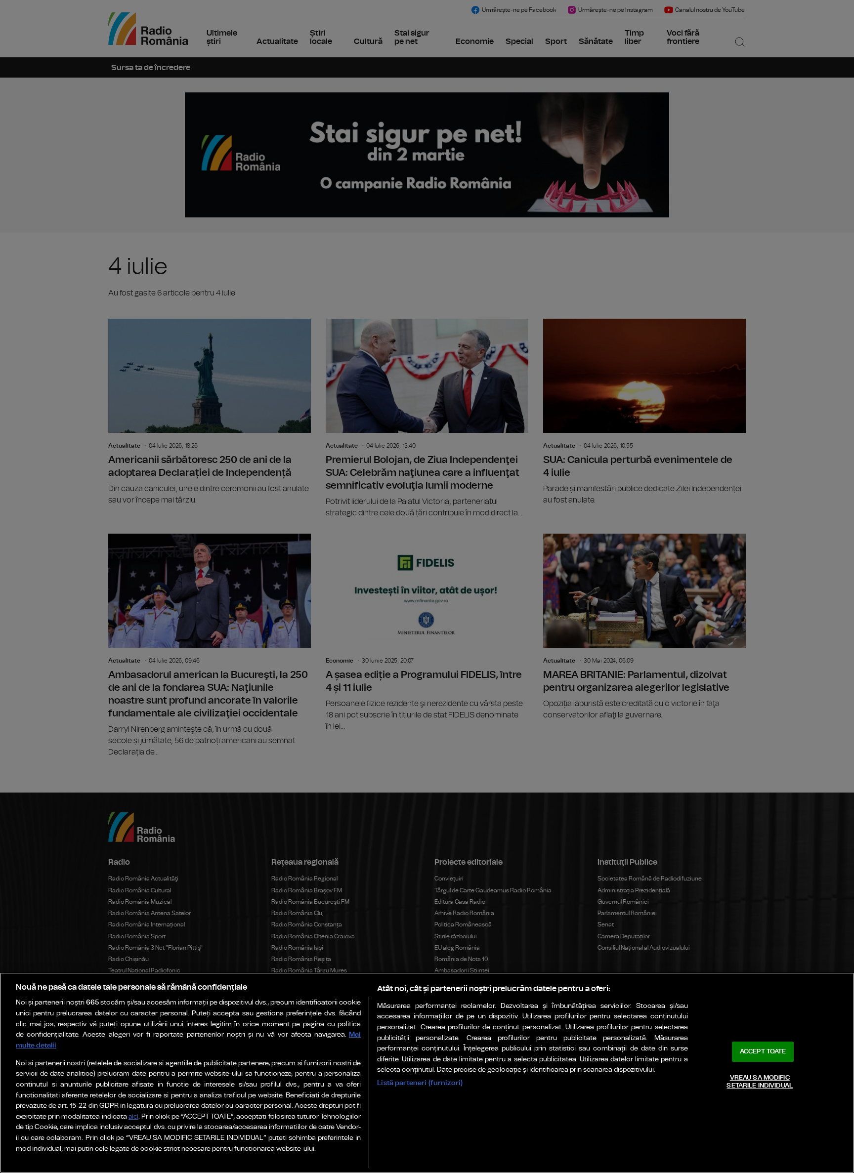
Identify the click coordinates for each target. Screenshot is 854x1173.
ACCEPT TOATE (763, 1051)
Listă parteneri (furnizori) (420, 1083)
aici (133, 1117)
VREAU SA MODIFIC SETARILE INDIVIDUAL (759, 1082)
